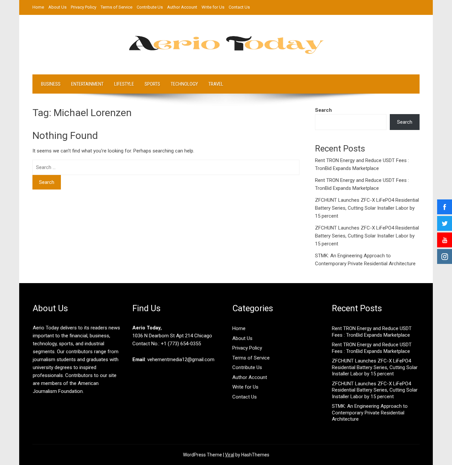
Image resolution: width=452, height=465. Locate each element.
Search (323, 110)
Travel (215, 84)
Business (51, 84)
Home (38, 7)
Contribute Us (150, 7)
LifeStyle (124, 84)
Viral (229, 454)
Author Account (182, 7)
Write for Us (213, 7)
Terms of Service (116, 7)
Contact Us (239, 7)
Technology (184, 84)
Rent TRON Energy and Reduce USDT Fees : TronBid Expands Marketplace (372, 331)
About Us (57, 7)
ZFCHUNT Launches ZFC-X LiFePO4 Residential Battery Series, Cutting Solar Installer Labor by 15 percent (367, 208)
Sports (152, 84)
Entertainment (87, 84)
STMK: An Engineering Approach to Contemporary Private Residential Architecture (370, 412)
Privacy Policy (83, 7)
